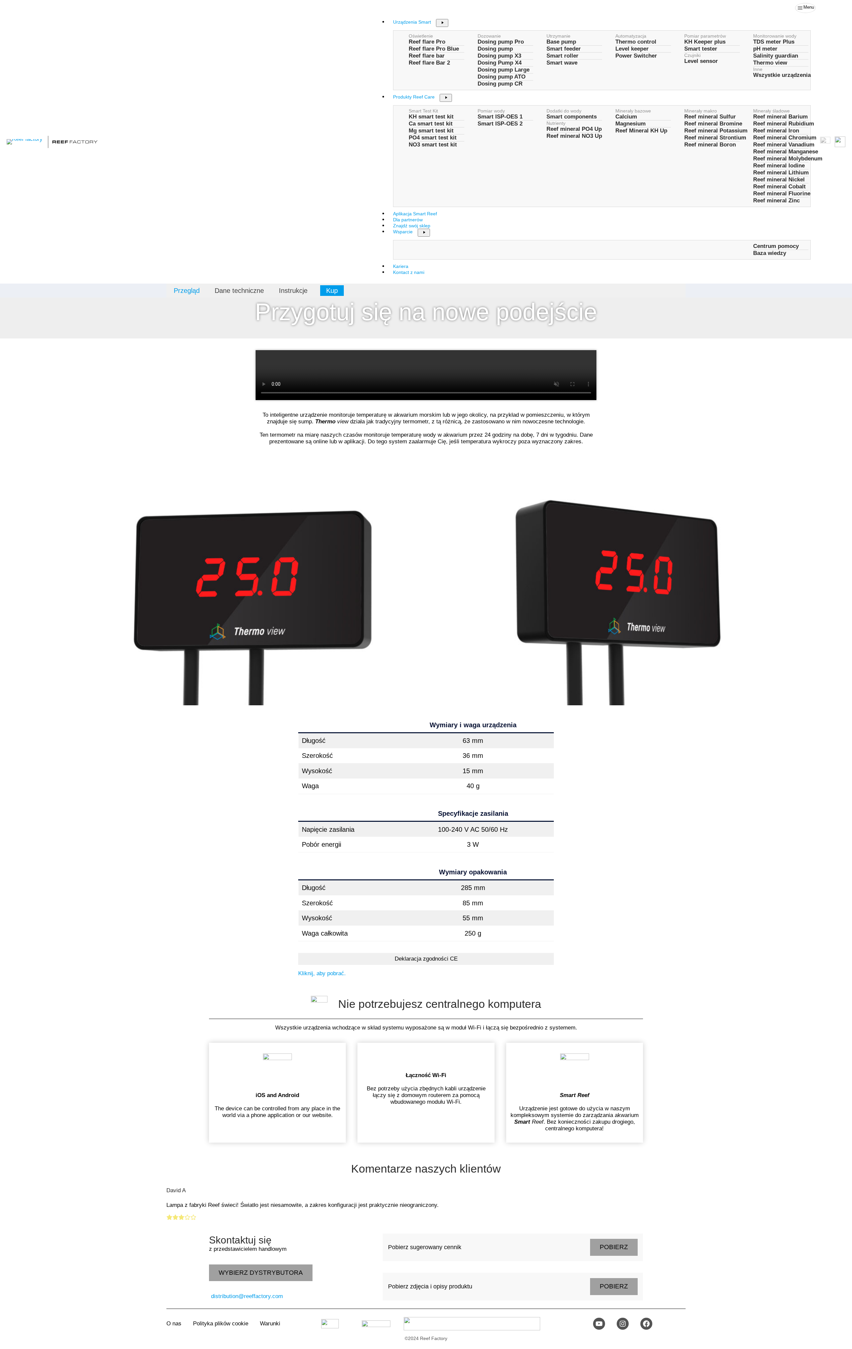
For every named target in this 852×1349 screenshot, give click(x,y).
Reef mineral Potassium (715, 130)
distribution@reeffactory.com (247, 1296)
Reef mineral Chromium (784, 137)
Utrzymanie (558, 36)
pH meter (765, 49)
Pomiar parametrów (705, 36)
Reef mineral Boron (710, 144)
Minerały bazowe (633, 110)
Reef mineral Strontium (715, 137)
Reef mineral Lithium (781, 172)
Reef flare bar (427, 56)
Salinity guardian (775, 56)
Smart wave (561, 63)
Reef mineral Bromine (713, 123)
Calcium (626, 116)
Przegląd (187, 290)
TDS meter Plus (773, 42)
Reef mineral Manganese (785, 151)
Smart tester (700, 49)
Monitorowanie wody (774, 36)
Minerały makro (700, 110)
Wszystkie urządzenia (782, 75)
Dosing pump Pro (501, 42)
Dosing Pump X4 (500, 63)
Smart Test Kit (423, 110)
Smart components (571, 116)
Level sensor (701, 61)
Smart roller (562, 56)
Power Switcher (636, 56)
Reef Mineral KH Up (641, 130)
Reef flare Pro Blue (434, 49)
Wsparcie (403, 231)
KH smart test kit (431, 116)
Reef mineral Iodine (779, 165)
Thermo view (770, 63)
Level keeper (632, 49)
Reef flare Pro (427, 42)
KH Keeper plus (705, 42)
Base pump (561, 42)
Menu (808, 7)
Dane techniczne (239, 290)
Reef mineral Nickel (779, 179)
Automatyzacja (630, 36)
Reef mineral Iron (776, 130)
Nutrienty (555, 123)
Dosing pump (495, 49)
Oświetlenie (421, 36)
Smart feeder (563, 49)
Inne (757, 69)
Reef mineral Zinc (776, 200)
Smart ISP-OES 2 (500, 123)
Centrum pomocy (776, 246)
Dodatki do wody (563, 110)
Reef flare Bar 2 (429, 63)
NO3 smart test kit (433, 144)
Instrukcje (293, 290)
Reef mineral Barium (780, 116)
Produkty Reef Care (414, 97)
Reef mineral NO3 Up (574, 136)
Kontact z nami (408, 272)
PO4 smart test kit (433, 137)
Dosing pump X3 (499, 56)
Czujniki (692, 55)
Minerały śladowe (771, 110)
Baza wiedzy (769, 253)
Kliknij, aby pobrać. (322, 973)
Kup (332, 290)
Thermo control (635, 42)
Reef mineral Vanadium (783, 144)
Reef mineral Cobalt (779, 186)
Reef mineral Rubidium (783, 123)
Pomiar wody (491, 110)
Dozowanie (489, 36)
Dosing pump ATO (502, 77)
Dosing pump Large (504, 70)
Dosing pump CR (500, 84)
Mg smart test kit (431, 130)
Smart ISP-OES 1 (500, 116)
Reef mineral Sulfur (710, 116)
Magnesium (630, 123)
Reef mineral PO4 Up (574, 129)
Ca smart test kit (431, 123)
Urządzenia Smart (412, 22)
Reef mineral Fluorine (781, 193)
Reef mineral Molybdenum (787, 158)
